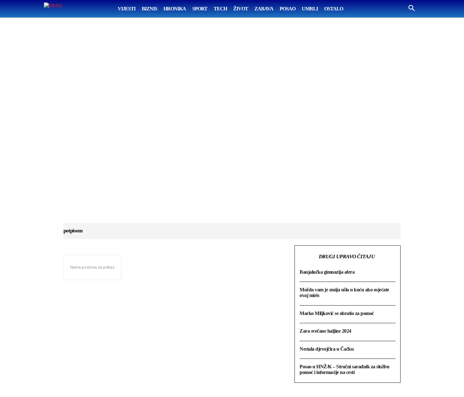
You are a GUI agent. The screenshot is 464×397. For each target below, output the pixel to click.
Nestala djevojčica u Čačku (327, 349)
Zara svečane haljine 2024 (325, 331)
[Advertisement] (232, 126)
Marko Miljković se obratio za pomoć (337, 313)
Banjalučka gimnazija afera (327, 272)
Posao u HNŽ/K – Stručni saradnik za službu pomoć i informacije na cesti (344, 369)
